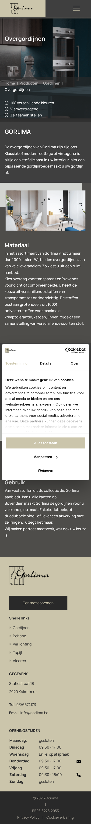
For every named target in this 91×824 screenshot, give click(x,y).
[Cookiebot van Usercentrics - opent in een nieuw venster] (65, 350)
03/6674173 (26, 704)
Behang (19, 635)
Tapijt (17, 652)
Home (10, 83)
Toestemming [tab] (16, 363)
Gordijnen (51, 83)
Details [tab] (45, 363)
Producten (29, 83)
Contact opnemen (38, 602)
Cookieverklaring (60, 817)
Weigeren (45, 470)
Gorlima (52, 798)
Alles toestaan (45, 443)
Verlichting (22, 644)
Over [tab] (75, 363)
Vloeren (19, 660)
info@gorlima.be (34, 712)
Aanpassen (43, 457)
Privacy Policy (28, 817)
